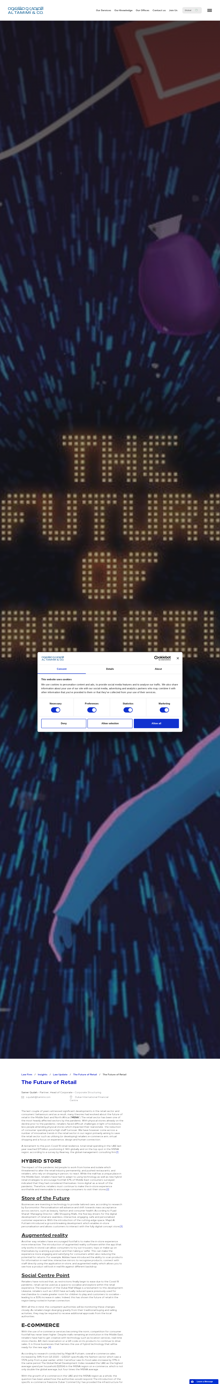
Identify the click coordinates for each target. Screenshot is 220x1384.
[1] (117, 1152)
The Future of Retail (85, 1074)
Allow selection (110, 723)
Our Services (103, 10)
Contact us (159, 10)
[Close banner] (178, 658)
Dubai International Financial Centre (89, 1099)
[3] (121, 1226)
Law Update (60, 1074)
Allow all (156, 723)
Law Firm (26, 1074)
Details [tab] (110, 669)
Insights (42, 1074)
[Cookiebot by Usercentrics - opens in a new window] (157, 658)
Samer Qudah (29, 1092)
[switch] (91, 710)
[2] (107, 1189)
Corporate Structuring (88, 1092)
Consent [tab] (62, 669)
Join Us (173, 10)
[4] (49, 1347)
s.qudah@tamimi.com (38, 1097)
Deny (64, 723)
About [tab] (158, 669)
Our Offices (142, 10)
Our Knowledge (123, 10)
